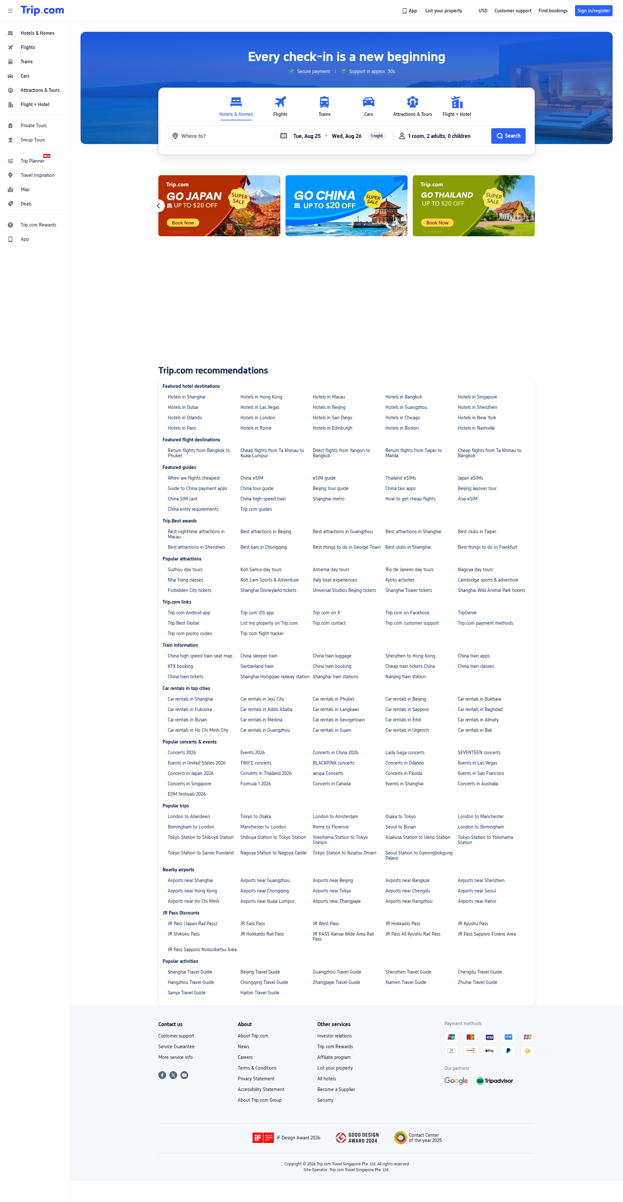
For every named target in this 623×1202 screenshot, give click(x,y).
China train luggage (332, 655)
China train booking (332, 666)
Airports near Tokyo (332, 890)
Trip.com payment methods (485, 623)
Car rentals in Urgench (407, 730)
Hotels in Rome (256, 428)
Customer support (176, 1035)
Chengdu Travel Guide (480, 972)
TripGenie (467, 612)
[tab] (236, 106)
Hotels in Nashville (476, 428)
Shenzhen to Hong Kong (410, 655)
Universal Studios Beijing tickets (344, 590)
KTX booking (180, 666)
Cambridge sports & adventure (488, 580)
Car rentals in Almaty (478, 719)
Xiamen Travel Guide (405, 982)
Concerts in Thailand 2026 (266, 773)
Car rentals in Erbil (403, 719)
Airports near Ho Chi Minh (193, 901)
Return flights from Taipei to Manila (413, 453)
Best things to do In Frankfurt (487, 547)
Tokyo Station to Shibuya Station (201, 837)
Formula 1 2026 (255, 783)
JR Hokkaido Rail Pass (262, 934)
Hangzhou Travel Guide (191, 982)
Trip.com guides (256, 509)
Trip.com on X (326, 612)
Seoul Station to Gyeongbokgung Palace (419, 855)
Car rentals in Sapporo (407, 709)
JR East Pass (252, 923)
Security (325, 1100)
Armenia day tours (331, 569)
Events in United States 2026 (197, 763)
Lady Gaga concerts (404, 752)
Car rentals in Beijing (405, 699)
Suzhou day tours (185, 569)
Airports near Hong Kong (192, 890)
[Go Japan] (219, 205)
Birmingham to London (191, 826)
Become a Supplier (336, 1089)
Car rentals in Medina (261, 719)
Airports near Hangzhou (409, 901)
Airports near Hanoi (477, 901)
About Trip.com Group (260, 1100)
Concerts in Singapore (189, 783)
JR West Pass (326, 923)
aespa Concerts (328, 773)
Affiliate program (334, 1057)
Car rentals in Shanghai (190, 699)
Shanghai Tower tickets (408, 590)
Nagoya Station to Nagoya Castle (273, 852)
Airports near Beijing (333, 880)
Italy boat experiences (335, 580)
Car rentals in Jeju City (262, 699)
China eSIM (251, 478)
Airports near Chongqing (264, 890)
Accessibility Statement (261, 1089)
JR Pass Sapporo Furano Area (487, 934)
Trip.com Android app (189, 612)
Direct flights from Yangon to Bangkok (341, 453)
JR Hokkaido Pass (402, 923)
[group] (309, 71)
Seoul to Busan (400, 826)
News (243, 1046)
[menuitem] (35, 33)
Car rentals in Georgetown (339, 719)
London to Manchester (481, 816)
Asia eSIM (468, 498)
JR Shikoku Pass (184, 934)
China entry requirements (193, 509)
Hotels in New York (477, 417)
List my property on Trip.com (269, 623)
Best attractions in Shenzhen (196, 547)
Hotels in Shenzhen (477, 407)
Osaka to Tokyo (400, 816)
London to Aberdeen (189, 816)
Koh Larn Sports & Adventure (269, 580)
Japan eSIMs (470, 478)
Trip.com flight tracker (262, 633)
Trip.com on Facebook (407, 612)
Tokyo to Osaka (255, 816)
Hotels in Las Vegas (259, 407)
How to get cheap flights (410, 498)
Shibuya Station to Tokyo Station (273, 837)
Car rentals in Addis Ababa (266, 709)
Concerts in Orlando (404, 763)
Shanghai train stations (335, 676)
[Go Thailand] (474, 205)
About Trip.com (253, 1035)
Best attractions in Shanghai (413, 531)
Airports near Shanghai (190, 880)
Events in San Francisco (481, 773)
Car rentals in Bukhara (479, 699)
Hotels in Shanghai (186, 396)
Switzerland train (257, 666)
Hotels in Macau (329, 396)
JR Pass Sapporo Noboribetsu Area (202, 949)
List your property (335, 1068)
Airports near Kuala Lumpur (267, 901)
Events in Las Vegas (477, 763)
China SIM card (182, 498)
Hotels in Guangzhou (406, 407)
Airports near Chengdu (407, 890)
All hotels (326, 1078)
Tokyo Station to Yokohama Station (485, 840)
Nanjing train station (405, 676)
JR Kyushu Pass (473, 923)
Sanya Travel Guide (187, 992)
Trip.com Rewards (335, 1046)
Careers (245, 1057)
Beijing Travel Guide (260, 972)
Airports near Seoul (477, 890)
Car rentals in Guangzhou (265, 730)
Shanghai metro (329, 498)
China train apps (474, 655)
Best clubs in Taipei (477, 531)
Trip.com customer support (412, 623)
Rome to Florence (331, 826)
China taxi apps (400, 488)
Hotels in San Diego (332, 417)
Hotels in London (257, 417)
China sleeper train (258, 655)
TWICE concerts (255, 763)
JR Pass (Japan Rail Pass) (192, 923)
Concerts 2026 (182, 752)
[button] (10, 11)
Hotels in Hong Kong (261, 396)
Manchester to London (263, 826)
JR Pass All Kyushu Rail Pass (412, 934)
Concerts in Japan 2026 (191, 773)
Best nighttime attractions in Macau (196, 534)
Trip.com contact (329, 623)
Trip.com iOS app (257, 612)
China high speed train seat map (200, 655)
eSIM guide (324, 478)
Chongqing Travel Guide (264, 982)
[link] (410, 10)
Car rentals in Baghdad (480, 709)
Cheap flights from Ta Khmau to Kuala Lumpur (272, 453)
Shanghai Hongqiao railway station (275, 676)
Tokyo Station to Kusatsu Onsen (344, 852)
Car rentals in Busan (187, 719)
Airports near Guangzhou (265, 880)
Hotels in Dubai (183, 407)
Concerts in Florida (403, 773)
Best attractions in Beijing (265, 531)
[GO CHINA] (347, 205)
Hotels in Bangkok (403, 396)
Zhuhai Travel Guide (477, 982)
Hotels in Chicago (402, 417)
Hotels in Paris (182, 428)
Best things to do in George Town (347, 547)
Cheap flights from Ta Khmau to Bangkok (489, 453)
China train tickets (185, 676)
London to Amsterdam (335, 816)
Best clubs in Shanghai (408, 547)
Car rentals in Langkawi (336, 709)
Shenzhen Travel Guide (408, 972)
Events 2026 (252, 752)
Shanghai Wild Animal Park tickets (491, 590)
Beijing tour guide (330, 488)
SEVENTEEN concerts (479, 752)
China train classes (476, 666)
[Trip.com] (42, 11)
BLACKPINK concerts (333, 763)
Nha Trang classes (185, 580)
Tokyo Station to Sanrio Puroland (201, 852)
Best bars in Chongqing (263, 547)
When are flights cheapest (194, 478)
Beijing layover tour (477, 488)
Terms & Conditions (257, 1068)
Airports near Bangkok (407, 880)
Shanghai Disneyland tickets (268, 590)
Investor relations (334, 1035)
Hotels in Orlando (185, 417)
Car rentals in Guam (332, 730)
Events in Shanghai (404, 783)
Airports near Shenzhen (481, 880)
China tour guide (257, 488)
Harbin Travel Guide (259, 992)
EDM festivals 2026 (187, 794)
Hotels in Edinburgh (332, 428)
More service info (175, 1057)
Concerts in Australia (478, 783)
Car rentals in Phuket (333, 699)
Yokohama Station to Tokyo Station (340, 840)
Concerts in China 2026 (335, 752)
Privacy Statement (256, 1078)
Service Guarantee (176, 1046)
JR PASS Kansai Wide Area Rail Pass (343, 936)
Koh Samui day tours (261, 569)
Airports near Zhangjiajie (337, 901)
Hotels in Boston (402, 428)
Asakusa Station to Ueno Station (417, 837)
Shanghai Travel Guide (190, 972)
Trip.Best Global (183, 623)
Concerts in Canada (332, 783)
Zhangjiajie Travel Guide (336, 982)
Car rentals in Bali (475, 730)
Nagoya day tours (475, 569)
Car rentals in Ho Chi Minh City (198, 730)
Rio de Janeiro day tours (409, 569)
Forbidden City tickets (189, 590)
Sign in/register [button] (594, 10)
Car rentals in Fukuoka (190, 709)
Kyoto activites (399, 580)
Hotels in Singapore (477, 396)
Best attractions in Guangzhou (343, 531)
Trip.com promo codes (190, 633)
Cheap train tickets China (410, 666)
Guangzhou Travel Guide (337, 972)
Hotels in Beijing (329, 407)
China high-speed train (263, 498)
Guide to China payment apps (197, 488)
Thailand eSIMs (400, 478)
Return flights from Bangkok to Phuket (199, 453)
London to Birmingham (481, 826)
